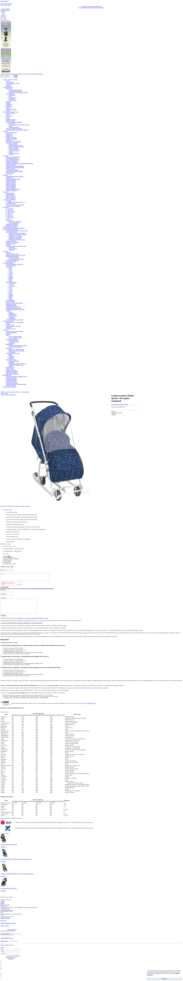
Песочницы (9, 115)
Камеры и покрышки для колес (16, 146)
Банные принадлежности (12, 256)
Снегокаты (9, 84)
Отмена (2, 947)
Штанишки (12, 343)
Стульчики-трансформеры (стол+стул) (15, 202)
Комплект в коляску (11, 243)
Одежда (5, 330)
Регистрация (4, 10)
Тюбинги (8, 86)
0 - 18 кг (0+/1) (9, 210)
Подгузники (9, 266)
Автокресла (6, 207)
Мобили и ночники (11, 304)
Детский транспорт (8, 87)
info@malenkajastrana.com (7, 910)
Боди (7, 335)
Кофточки (8, 348)
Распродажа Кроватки (11, 380)
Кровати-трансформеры (12, 161)
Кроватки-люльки (10, 168)
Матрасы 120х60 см (11, 180)
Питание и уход (13, 315)
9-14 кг (11, 272)
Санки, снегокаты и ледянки (10, 79)
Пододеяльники (13, 248)
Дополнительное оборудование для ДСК (19, 124)
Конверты (8, 334)
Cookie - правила (5, 925)
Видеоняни (12, 313)
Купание (5, 251)
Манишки (11, 362)
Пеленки (8, 244)
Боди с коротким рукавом (15, 337)
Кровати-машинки (10, 164)
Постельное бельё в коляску (16, 145)
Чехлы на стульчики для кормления (15, 204)
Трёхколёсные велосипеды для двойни (18, 92)
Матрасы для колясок (11, 190)
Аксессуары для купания (12, 260)
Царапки (11, 358)
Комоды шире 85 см (11, 197)
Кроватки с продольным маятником (15, 167)
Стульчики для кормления (9, 199)
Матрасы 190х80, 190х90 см (13, 189)
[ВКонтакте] (3, 12)
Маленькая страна (6, 916)
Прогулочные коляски (11, 132)
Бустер (8, 219)
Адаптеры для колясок (14, 150)
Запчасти (11, 154)
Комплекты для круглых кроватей (17, 233)
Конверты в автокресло (12, 224)
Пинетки (11, 355)
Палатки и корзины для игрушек (14, 128)
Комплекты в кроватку (11, 232)
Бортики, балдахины (11, 241)
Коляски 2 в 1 (9, 135)
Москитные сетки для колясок (13, 141)
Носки (10, 354)
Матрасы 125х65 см (11, 181)
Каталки (8, 102)
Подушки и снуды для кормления (14, 303)
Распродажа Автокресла (12, 383)
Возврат (3, 903)
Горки (7, 114)
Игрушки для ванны (11, 261)
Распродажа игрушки (11, 377)
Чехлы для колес (13, 144)
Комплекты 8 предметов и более (17, 239)
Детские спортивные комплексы (14, 122)
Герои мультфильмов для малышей (14, 319)
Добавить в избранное (123, 404)
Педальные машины (11, 109)
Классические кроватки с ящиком (14, 171)
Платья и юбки (10, 368)
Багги (10, 96)
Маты (10, 126)
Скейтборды (9, 104)
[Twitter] (1, 12)
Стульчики (9, 201)
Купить (113, 412)
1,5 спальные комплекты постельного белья (17, 230)
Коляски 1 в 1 (9, 133)
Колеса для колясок (14, 148)
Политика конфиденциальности (8, 923)
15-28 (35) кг (12, 286)
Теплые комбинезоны (11, 332)
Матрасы (5, 175)
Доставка (3, 901)
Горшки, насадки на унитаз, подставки (15, 255)
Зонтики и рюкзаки (11, 370)
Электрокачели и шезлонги (10, 226)
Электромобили (10, 93)
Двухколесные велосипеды (15, 91)
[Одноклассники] (4, 12)
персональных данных (11, 957)
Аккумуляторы (12, 100)
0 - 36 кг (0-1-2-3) (10, 212)
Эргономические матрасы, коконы (14, 176)
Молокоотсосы (12, 314)
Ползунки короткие (14, 341)
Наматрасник (9, 177)
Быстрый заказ (118, 412)
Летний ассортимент (14, 361)
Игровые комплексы (11, 119)
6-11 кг (11, 270)
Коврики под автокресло (12, 225)
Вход (8, 10)
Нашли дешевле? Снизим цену (8, 394)
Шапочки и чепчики (11, 359)
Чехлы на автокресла (14, 222)
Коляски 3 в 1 (9, 136)
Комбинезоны (9, 344)
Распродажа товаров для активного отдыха (16, 376)
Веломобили (9, 106)
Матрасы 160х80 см (11, 185)
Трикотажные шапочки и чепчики (17, 363)
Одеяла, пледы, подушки (12, 242)
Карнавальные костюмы (12, 371)
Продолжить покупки (16, 933)
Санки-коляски (10, 82)
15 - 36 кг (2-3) (9, 217)
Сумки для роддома (11, 265)
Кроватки (5, 155)
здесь (35, 703)
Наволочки (12, 247)
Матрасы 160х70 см (11, 184)
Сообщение (3, 598)
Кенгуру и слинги (10, 301)
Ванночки (8, 252)
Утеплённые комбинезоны (15, 346)
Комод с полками (10, 198)
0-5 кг (10, 268)
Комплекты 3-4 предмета (15, 235)
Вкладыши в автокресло (15, 221)
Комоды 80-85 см (10, 195)
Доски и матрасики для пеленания (14, 264)
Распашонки (12, 352)
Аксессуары (9, 173)
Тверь (8, 20)
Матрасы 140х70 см (11, 182)
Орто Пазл (8, 327)
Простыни (11, 250)
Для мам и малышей (8, 263)
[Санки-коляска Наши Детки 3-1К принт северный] (57, 503)
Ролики (8, 110)
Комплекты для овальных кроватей (17, 234)
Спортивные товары (14, 127)
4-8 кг (10, 269)
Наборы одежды (10, 367)
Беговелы (8, 105)
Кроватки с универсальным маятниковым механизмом (19, 163)
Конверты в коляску (14, 153)
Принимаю (164, 978)
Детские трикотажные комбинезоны (18, 345)
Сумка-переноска (10, 300)
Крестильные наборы (11, 372)
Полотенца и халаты (14, 257)
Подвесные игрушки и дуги (13, 306)
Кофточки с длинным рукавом (16, 349)
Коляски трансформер (11, 139)
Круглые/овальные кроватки (13, 159)
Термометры (12, 318)
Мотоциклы (12, 99)
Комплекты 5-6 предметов (15, 237)
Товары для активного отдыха (10, 111)
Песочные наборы (10, 113)
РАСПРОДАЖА (7, 375)
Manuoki (11, 277)
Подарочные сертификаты (9, 386)
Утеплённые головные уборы (16, 365)
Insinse (10, 275)
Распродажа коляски (11, 379)
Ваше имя (3, 589)
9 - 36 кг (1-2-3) (10, 216)
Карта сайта (3, 920)
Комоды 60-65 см (10, 193)
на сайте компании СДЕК (89, 703)
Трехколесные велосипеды (15, 90)
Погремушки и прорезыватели (13, 308)
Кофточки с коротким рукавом (16, 350)
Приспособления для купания (16, 259)
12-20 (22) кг (12, 283)
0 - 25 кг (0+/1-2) (10, 211)
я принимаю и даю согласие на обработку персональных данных (36, 588)
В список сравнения (5, 933)
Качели (8, 118)
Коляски (5, 131)
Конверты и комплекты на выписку (15, 331)
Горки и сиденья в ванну (12, 253)
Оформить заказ (4, 941)
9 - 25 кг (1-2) (9, 215)
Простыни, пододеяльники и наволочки (16, 246)
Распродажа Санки (11, 385)
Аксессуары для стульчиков (13, 206)
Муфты (11, 151)
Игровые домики (10, 121)
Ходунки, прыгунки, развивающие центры (13, 228)
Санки (7, 80)
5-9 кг (10, 287)
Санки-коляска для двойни (12, 83)
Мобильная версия (5, 918)
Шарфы (11, 366)
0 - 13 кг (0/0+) (9, 208)
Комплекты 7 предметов (15, 238)
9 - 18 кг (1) (9, 213)
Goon (10, 274)
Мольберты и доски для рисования (14, 322)
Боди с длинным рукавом (15, 336)
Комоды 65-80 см (10, 194)
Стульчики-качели (10, 203)
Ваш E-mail (3, 594)
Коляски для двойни (11, 137)
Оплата (2, 902)
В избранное (114, 404)
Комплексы (12, 123)
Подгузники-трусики (11, 282)
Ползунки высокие (13, 340)
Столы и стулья (10, 324)
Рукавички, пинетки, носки (13, 353)
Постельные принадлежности (10, 229)
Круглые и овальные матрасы (13, 179)
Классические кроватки (12, 162)
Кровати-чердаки (10, 172)
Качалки (8, 323)
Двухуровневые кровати (12, 170)
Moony (10, 281)
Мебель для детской (8, 321)
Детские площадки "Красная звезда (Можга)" (17, 130)
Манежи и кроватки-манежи (13, 157)
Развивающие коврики (11, 305)
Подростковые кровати (12, 158)
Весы (10, 312)
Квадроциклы (12, 97)
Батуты (8, 117)
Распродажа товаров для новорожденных (16, 384)
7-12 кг (11, 290)
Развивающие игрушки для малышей (15, 309)
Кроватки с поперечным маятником (15, 166)
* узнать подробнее (5, 9)
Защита (8, 108)
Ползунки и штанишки (12, 339)
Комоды (5, 192)
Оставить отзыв (4, 587)
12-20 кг (11, 273)
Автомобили (12, 95)
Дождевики (9, 140)
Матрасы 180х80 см (11, 186)
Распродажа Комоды (11, 381)
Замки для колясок (13, 149)
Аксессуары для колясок (12, 142)
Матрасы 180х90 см (11, 188)
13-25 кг (11, 284)
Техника (8, 310)
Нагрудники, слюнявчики (12, 374)
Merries (11, 278)
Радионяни (12, 317)
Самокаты (8, 101)
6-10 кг (11, 288)
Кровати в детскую (11, 328)
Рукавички (11, 357)
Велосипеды (9, 88)
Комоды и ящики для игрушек (13, 326)
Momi (10, 279)
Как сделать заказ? (5, 904)
